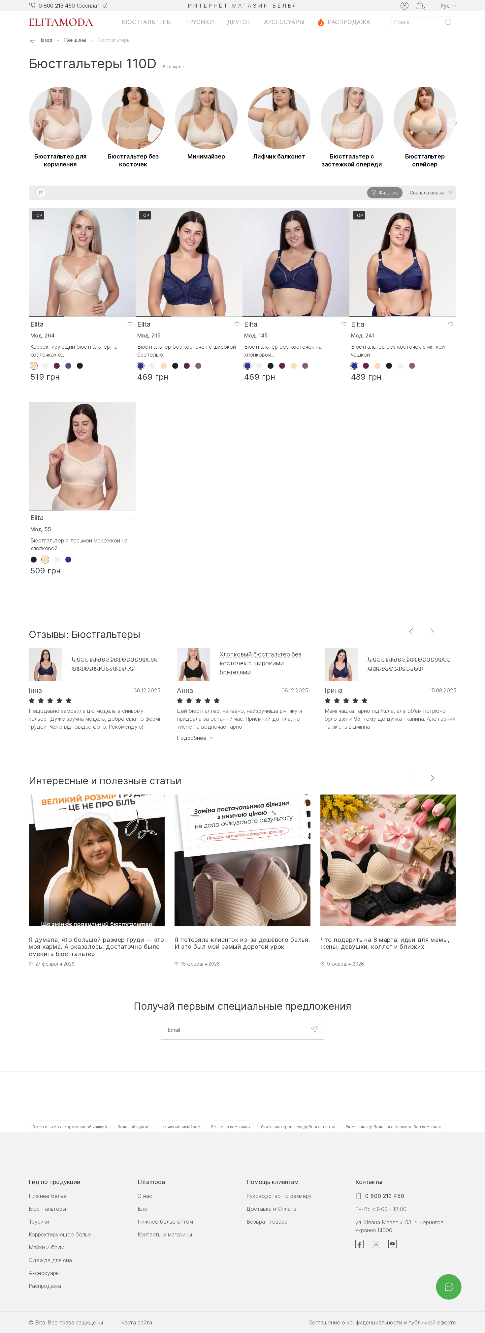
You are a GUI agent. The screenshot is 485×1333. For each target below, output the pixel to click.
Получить (314, 1029)
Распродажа (349, 21)
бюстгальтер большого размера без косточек (393, 1126)
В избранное (130, 324)
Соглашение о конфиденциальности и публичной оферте (382, 1322)
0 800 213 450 (57, 5)
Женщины (75, 40)
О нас (145, 1196)
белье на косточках (230, 1126)
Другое (239, 21)
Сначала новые (427, 192)
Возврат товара (266, 1221)
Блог (144, 1208)
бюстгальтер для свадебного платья (298, 1126)
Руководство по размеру (279, 1196)
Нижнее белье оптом (165, 1221)
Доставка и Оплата (271, 1208)
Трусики (199, 21)
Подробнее (192, 738)
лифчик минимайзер (180, 1126)
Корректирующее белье (60, 1234)
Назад (45, 40)
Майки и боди (46, 1247)
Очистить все (41, 192)
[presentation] (454, 123)
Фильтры (389, 192)
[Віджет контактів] (449, 1287)
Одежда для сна (50, 1260)
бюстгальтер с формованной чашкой (69, 1126)
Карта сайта (136, 1322)
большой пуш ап (133, 1126)
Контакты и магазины (165, 1234)
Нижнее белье (48, 1196)
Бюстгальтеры (147, 21)
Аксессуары (284, 21)
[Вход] (404, 6)
